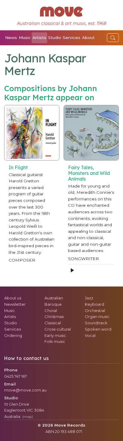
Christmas (54, 316)
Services (71, 37)
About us (12, 298)
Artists (39, 37)
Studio (54, 37)
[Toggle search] (113, 37)
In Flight (18, 167)
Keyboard (94, 304)
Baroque (53, 304)
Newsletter (15, 304)
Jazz (89, 298)
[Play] (72, 270)
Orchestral (95, 310)
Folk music (54, 341)
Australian (53, 298)
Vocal (90, 335)
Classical (52, 322)
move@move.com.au (25, 390)
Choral (50, 310)
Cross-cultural (57, 329)
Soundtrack (96, 322)
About (88, 37)
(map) (27, 417)
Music (25, 37)
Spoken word (98, 329)
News (11, 37)
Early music (55, 335)
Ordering (13, 335)
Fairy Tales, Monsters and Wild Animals (89, 173)
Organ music (97, 316)
